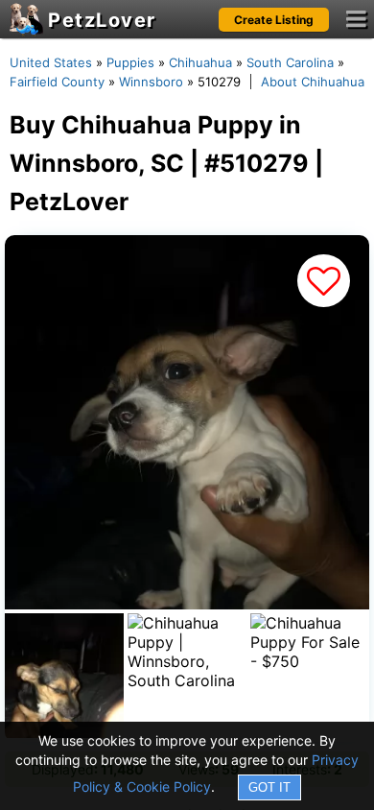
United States (51, 62)
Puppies (130, 62)
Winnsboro (151, 81)
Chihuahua (200, 62)
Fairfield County (57, 81)
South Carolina (290, 62)
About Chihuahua (312, 81)
